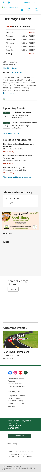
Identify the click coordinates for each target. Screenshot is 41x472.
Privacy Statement (26, 452)
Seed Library (7, 233)
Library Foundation (15, 398)
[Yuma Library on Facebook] (10, 373)
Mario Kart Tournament (22, 112)
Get (10, 68)
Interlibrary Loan (14, 391)
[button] (3, 2)
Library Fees (12, 389)
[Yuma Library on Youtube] (20, 373)
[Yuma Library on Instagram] (15, 373)
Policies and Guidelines (16, 386)
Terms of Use (13, 452)
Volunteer (11, 406)
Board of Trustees (15, 383)
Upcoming (14, 328)
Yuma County (12, 443)
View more (11, 133)
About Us (11, 381)
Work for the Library (15, 401)
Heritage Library (8, 358)
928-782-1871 (13, 428)
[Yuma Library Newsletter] (26, 373)
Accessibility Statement (20, 454)
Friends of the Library (16, 403)
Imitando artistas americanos (24, 122)
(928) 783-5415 (16, 72)
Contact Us (19, 436)
